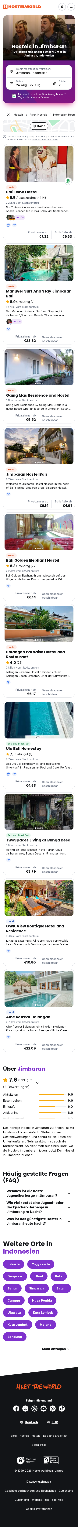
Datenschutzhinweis (39, 1481)
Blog (13, 1435)
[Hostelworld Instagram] (34, 1408)
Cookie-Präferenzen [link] (39, 1508)
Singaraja (36, 1288)
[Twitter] (25, 1408)
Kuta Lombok (43, 1312)
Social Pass (39, 1444)
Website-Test (40, 1499)
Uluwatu (14, 1312)
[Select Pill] (62, 7)
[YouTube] (44, 1408)
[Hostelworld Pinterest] (53, 1408)
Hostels (24, 1435)
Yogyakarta (41, 1264)
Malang (45, 1325)
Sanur (12, 1288)
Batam (61, 1288)
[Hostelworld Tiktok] (62, 1408)
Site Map (57, 1499)
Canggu (14, 1300)
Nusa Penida (42, 1300)
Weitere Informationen (45, 139)
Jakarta (14, 1264)
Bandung (15, 1337)
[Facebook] (16, 1408)
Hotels (36, 1435)
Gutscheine (66, 1490)
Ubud (39, 1276)
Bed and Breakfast (18, 743)
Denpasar (15, 1276)
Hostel (11, 187)
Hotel (11, 921)
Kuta (58, 1276)
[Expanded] (8, 114)
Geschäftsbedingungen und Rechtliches (30, 1490)
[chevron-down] (37, 1082)
